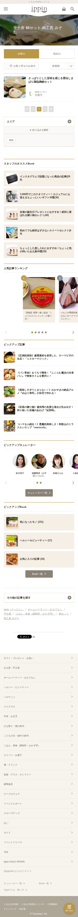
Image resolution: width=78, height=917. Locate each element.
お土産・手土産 (12, 667)
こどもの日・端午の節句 (16, 735)
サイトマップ (10, 909)
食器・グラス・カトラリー (17, 774)
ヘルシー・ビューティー (16, 687)
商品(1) (57, 53)
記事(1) (21, 53)
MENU (5, 9)
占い (6, 823)
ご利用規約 (52, 904)
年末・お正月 (10, 716)
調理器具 (8, 784)
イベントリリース (13, 842)
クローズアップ (12, 813)
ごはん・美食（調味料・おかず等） (22, 745)
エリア (11, 121)
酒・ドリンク (10, 764)
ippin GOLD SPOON (14, 861)
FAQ (21, 909)
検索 (72, 9)
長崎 (11, 140)
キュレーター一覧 (13, 883)
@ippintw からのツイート (18, 871)
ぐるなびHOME (11, 904)
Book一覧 (44, 883)
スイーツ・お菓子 (13, 755)
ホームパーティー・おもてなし (20, 677)
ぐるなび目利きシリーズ (32, 904)
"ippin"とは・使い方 (14, 890)
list (34, 636)
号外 (6, 852)
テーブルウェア (12, 794)
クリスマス (9, 706)
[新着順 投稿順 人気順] (62, 66)
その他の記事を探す (19, 597)
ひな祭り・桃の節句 (14, 726)
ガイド (7, 832)
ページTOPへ (39, 627)
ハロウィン (9, 697)
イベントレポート (13, 803)
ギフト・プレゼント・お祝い (18, 658)
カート (64, 9)
